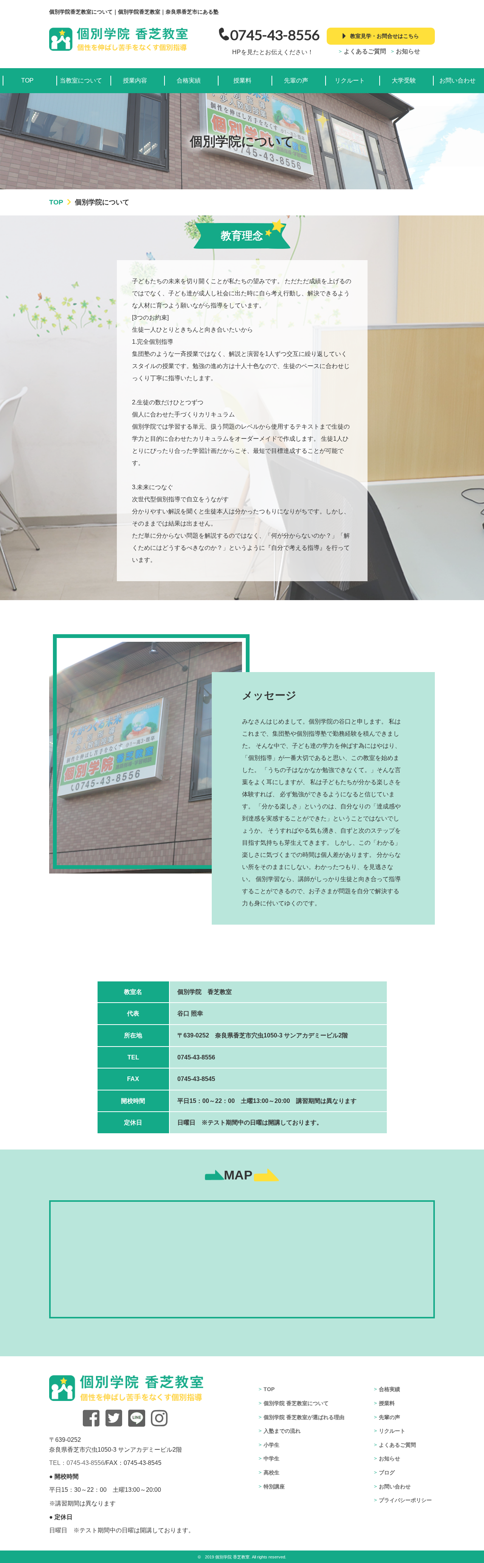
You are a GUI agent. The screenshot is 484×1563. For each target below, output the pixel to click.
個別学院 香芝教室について (296, 1403)
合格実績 (189, 80)
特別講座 (274, 1486)
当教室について (81, 80)
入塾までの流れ (282, 1431)
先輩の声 (296, 80)
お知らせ (408, 51)
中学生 (271, 1458)
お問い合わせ (457, 80)
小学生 (271, 1445)
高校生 (271, 1472)
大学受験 (404, 80)
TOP (27, 80)
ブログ (387, 1472)
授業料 (242, 80)
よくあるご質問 (365, 51)
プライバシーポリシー (405, 1500)
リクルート (350, 80)
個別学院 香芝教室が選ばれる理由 (304, 1417)
